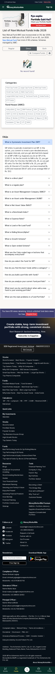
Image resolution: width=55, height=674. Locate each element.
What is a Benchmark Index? (16, 212)
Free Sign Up (14, 563)
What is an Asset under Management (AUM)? (23, 198)
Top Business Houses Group (13, 434)
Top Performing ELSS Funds (13, 452)
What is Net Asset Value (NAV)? (18, 205)
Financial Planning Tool (37, 467)
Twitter (7, 543)
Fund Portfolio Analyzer (11, 387)
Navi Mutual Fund (10, 40)
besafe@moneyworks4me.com (31, 527)
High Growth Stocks (41, 363)
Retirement (6, 404)
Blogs (5, 467)
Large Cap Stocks (37, 373)
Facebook (9, 532)
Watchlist (6, 417)
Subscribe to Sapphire (28, 336)
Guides (5, 478)
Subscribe (47, 2)
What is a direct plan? (14, 178)
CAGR (31, 401)
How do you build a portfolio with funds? (21, 275)
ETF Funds (10, 100)
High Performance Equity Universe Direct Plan (19, 455)
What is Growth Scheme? (15, 239)
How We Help (7, 497)
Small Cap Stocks (9, 373)
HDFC (8, 114)
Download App (10, 2)
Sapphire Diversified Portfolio (40, 509)
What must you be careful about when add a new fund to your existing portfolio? (25, 289)
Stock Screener (8, 360)
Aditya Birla (10, 109)
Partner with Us (25, 536)
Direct (28, 49)
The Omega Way (35, 488)
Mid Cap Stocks (23, 373)
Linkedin (8, 528)
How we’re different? (36, 491)
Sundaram (10, 122)
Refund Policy (22, 628)
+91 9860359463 (27, 530)
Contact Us (24, 546)
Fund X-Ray (33, 473)
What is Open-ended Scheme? (17, 246)
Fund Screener (26, 384)
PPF (25, 401)
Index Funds (44, 96)
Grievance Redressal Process (13, 636)
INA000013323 (43, 346)
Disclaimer (6, 632)
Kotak (38, 114)
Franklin (42, 109)
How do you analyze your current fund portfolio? (25, 281)
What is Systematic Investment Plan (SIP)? (22, 142)
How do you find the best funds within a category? (26, 268)
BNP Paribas (26, 109)
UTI (23, 122)
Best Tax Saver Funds (25, 393)
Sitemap (6, 506)
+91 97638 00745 (17, 581)
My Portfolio (33, 476)
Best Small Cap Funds (30, 387)
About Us (23, 542)
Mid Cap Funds (40, 88)
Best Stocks (20, 360)
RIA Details (27, 350)
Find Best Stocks (9, 428)
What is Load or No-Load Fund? (18, 225)
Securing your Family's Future (13, 487)
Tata (17, 122)
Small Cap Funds (12, 92)
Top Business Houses (24, 363)
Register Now (31, 314)
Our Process (24, 539)
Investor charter (37, 636)
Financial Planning (9, 500)
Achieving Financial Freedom (13, 494)
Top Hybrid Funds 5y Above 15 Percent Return (20, 459)
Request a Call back (27, 533)
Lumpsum (14, 401)
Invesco (31, 114)
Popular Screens (32, 360)
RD (21, 401)
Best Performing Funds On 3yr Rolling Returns (19, 449)
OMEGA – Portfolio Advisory (39, 506)
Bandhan (22, 114)
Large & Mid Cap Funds (14, 96)
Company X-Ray (35, 470)
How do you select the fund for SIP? (20, 261)
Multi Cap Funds (27, 92)
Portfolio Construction (11, 503)
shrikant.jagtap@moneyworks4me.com (21, 577)
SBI (45, 118)
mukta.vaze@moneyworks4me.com (20, 592)
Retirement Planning (10, 484)
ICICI (14, 114)
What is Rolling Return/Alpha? (17, 232)
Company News (8, 363)
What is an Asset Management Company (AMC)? (25, 192)
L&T (44, 114)
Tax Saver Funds (31, 96)
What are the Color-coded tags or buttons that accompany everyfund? (24, 253)
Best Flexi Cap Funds (10, 390)
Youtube (8, 536)
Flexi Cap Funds (12, 88)
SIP (4, 401)
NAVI (28, 122)
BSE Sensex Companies (29, 369)
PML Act (25, 632)
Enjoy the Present (9, 491)
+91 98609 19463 (17, 595)
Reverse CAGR (40, 401)
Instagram (9, 539)
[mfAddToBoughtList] (49, 53)
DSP (35, 109)
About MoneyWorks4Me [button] (42, 662)
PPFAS (22, 118)
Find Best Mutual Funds (11, 384)
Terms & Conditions (36, 628)
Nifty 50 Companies (26, 366)
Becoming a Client (35, 485)
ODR (28, 636)
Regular (11, 49)
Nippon (39, 118)
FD (8, 401)
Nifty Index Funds (9, 393)
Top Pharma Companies (11, 376)
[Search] (27, 669)
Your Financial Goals (10, 481)
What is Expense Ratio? (14, 219)
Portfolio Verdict (35, 479)
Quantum (30, 118)
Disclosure (16, 632)
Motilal (15, 118)
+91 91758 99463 (17, 609)
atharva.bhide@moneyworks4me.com (21, 606)
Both (45, 49)
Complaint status (9, 628)
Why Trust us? (34, 494)
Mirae (8, 118)
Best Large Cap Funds (28, 390)
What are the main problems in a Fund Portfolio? (25, 297)
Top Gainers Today (10, 366)
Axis (18, 109)
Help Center (38, 2)
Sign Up (49, 7)
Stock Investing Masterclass (13, 475)
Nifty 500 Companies (10, 369)
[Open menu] (3, 7)
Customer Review (35, 497)
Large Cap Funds (26, 88)
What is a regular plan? (14, 185)
